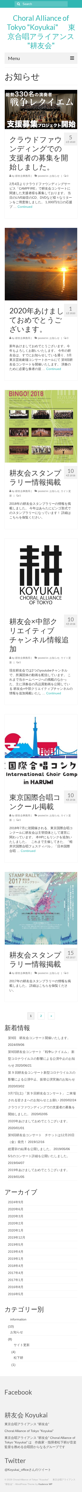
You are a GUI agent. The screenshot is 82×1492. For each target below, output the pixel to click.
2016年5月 (15, 1294)
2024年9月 (15, 1202)
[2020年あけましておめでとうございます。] (41, 264)
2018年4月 (15, 1266)
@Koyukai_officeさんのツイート (28, 1469)
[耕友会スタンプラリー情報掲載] (41, 426)
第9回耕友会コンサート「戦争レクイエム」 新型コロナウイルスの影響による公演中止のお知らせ (41, 1058)
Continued (25, 206)
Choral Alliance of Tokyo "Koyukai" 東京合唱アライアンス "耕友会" (41, 31)
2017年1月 (15, 1280)
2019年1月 (15, 1258)
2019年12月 (16, 1237)
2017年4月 (15, 1273)
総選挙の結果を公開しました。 (30, 1149)
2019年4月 (15, 1251)
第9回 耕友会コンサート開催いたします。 (39, 1038)
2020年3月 (15, 1216)
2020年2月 (15, 1223)
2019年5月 (15, 1244)
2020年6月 (15, 1209)
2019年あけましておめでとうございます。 (38, 1170)
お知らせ (54, 175)
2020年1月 (15, 1230)
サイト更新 (22, 1345)
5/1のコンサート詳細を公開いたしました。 (39, 1156)
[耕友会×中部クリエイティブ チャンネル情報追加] (41, 574)
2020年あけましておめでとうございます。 (38, 1121)
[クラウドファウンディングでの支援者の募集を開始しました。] (41, 109)
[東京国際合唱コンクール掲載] (41, 750)
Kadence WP (45, 1484)
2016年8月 (15, 1287)
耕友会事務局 (22, 175)
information (18, 1319)
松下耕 (18, 1357)
